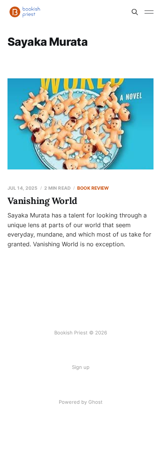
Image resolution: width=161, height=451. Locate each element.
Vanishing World (42, 201)
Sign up (80, 367)
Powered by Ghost (81, 402)
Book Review (93, 188)
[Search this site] (134, 12)
